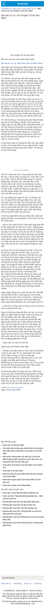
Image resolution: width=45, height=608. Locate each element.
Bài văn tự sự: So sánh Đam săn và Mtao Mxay (21, 63)
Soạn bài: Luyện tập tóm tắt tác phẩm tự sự (21, 493)
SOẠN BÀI (22, 4)
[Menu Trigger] (4, 4)
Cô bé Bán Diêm (13, 390)
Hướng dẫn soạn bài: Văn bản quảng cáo (20, 508)
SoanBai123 (6, 9)
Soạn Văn (16, 9)
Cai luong (37, 583)
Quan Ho (27, 583)
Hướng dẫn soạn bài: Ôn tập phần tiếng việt (21, 502)
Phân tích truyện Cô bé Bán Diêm (16, 485)
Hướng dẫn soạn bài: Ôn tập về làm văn (19, 505)
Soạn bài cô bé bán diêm (13, 471)
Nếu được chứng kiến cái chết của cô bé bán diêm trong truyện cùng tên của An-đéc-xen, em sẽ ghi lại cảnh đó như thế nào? (22, 459)
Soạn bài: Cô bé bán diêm (13, 445)
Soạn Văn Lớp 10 (29, 9)
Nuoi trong (18, 583)
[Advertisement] (22, 37)
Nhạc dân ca (6, 583)
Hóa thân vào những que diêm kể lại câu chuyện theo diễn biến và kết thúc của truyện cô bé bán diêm (23, 450)
